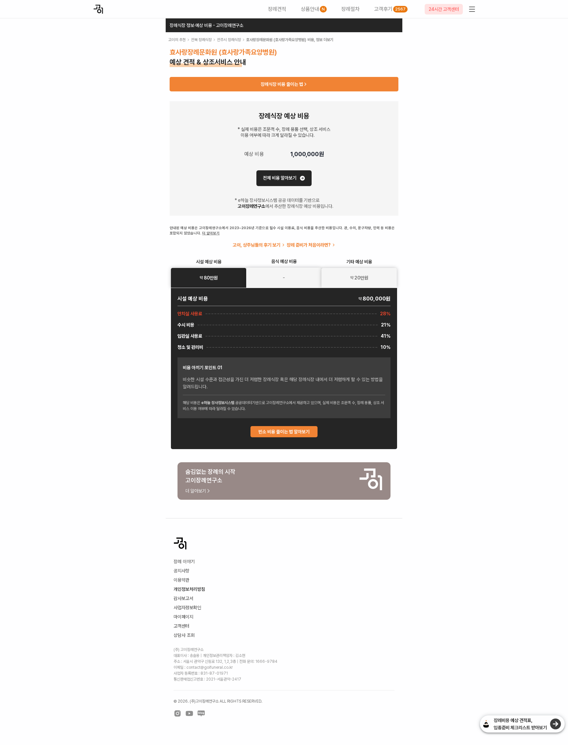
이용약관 (181, 580)
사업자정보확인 (187, 607)
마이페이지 (183, 616)
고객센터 (181, 626)
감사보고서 (183, 598)
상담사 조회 (184, 635)
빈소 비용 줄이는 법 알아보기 (284, 431)
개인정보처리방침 (189, 589)
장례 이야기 (184, 561)
